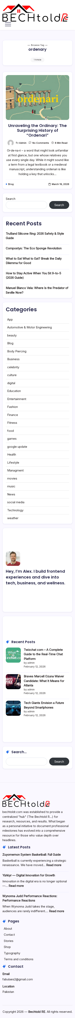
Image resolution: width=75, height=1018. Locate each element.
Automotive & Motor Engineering (29, 327)
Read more (53, 865)
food (10, 431)
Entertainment (16, 399)
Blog (10, 343)
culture (12, 375)
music (11, 486)
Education (14, 391)
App (10, 319)
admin (22, 142)
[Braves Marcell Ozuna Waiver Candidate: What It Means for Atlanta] (13, 681)
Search (10, 199)
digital (11, 383)
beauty (12, 335)
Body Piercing (16, 351)
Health (11, 454)
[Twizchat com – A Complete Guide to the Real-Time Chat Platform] (13, 655)
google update (17, 447)
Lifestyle (13, 462)
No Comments (40, 142)
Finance (12, 415)
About (8, 928)
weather (12, 518)
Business (13, 359)
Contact (9, 935)
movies (12, 478)
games (12, 438)
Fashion (12, 407)
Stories (8, 941)
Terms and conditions (18, 959)
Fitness (12, 423)
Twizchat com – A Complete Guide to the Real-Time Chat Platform (43, 654)
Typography (12, 953)
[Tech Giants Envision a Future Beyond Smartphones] (13, 708)
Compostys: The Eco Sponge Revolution (34, 248)
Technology (15, 510)
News (11, 494)
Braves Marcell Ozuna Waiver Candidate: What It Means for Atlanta (44, 680)
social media (15, 502)
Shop (7, 947)
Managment (15, 470)
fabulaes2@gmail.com (17, 979)
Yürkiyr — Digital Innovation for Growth (28, 875)
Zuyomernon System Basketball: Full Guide (31, 854)
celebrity (13, 367)
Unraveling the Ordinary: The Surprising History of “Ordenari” (37, 130)
